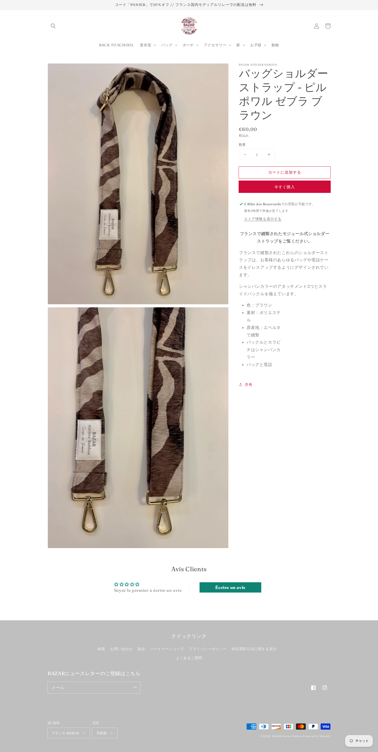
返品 (141, 649)
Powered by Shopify (316, 736)
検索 (101, 649)
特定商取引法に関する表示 (254, 649)
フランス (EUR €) (65, 733)
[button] (53, 26)
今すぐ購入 (284, 186)
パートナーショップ (167, 649)
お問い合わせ (121, 649)
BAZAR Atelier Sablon (287, 736)
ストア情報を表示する (263, 219)
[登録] (134, 687)
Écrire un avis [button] (230, 587)
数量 (242, 144)
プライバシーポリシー (208, 649)
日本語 (101, 733)
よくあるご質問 (189, 658)
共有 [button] (248, 384)
